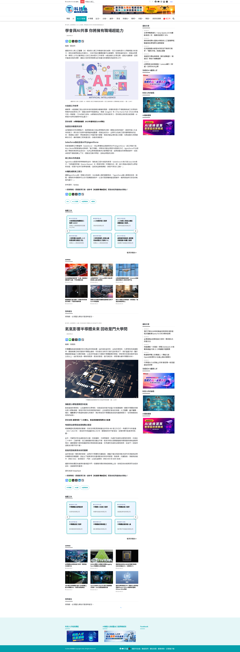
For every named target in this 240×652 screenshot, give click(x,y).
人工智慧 (78, 50)
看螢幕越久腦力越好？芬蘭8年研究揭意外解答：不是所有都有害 (76, 300)
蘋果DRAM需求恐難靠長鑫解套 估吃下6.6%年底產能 (101, 300)
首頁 (67, 25)
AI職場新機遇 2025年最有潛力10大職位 (89, 121)
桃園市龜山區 (97, 218)
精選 (68, 18)
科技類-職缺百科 (100, 189)
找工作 (167, 18)
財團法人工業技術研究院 (76, 243)
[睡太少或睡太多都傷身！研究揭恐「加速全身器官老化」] (127, 291)
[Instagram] (161, 1)
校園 (140, 18)
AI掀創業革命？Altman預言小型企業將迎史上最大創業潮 (101, 279)
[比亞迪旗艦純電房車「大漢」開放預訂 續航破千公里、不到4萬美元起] (76, 270)
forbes (76, 184)
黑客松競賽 (156, 18)
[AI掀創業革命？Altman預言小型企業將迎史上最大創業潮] (101, 270)
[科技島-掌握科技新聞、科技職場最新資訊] (76, 9)
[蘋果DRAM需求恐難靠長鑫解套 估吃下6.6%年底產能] (101, 291)
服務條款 (161, 648)
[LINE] (164, 1)
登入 (171, 2)
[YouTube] (158, 1)
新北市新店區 (121, 218)
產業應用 (73, 25)
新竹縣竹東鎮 (73, 236)
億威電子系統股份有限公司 (125, 243)
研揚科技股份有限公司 (124, 225)
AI (68, 201)
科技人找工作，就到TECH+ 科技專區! (99, 1)
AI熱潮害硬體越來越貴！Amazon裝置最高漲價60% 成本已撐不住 (127, 279)
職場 (133, 18)
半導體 (90, 18)
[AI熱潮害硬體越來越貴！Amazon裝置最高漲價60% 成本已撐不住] (127, 270)
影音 (118, 18)
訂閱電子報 (170, 648)
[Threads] (166, 1)
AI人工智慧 (81, 18)
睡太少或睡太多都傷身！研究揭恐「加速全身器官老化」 (127, 300)
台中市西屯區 (73, 218)
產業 (111, 18)
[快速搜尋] (173, 18)
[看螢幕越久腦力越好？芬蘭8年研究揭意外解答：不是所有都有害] (76, 291)
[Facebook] (155, 1)
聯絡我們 (145, 648)
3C (73, 18)
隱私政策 (153, 648)
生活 (97, 18)
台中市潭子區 (121, 236)
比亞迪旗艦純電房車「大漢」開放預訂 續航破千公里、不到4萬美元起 (76, 279)
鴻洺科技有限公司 (98, 225)
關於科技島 (136, 648)
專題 (147, 18)
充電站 (125, 18)
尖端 (104, 18)
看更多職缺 (131, 252)
